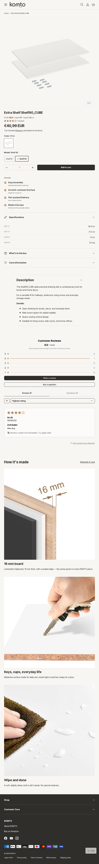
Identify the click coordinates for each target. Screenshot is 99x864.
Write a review (49, 378)
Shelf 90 (23, 159)
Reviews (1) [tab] (27, 393)
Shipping (19, 130)
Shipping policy (65, 858)
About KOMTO (10, 826)
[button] (93, 5)
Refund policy (51, 858)
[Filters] (7, 400)
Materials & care (87, 462)
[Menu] (6, 5)
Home (6, 13)
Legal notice (8, 858)
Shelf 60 (9, 159)
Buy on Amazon (11, 831)
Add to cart (66, 167)
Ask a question (49, 384)
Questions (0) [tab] (72, 393)
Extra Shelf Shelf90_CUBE (20, 13)
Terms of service (36, 858)
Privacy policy (22, 858)
